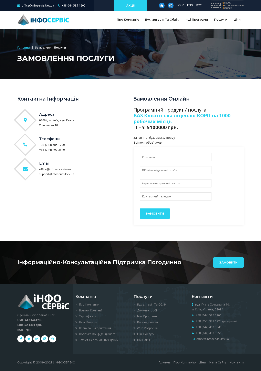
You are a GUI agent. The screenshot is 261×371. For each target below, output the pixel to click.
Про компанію (88, 304)
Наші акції (143, 340)
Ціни (237, 19)
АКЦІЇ (130, 5)
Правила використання (94, 328)
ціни (202, 362)
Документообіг (147, 310)
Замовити (155, 213)
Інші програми (196, 19)
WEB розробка (147, 328)
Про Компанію (128, 19)
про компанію (184, 362)
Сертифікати (87, 316)
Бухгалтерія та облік (162, 19)
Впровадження (147, 322)
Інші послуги (145, 334)
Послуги (220, 19)
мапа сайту (218, 362)
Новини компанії (90, 310)
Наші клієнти (87, 322)
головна (164, 362)
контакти (236, 362)
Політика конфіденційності (97, 334)
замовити (228, 262)
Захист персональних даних (98, 340)
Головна (23, 47)
